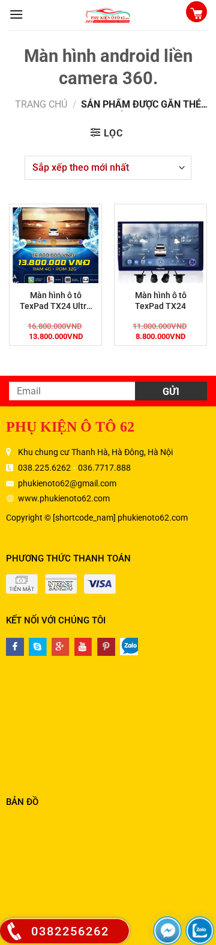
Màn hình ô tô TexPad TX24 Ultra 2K (55, 300)
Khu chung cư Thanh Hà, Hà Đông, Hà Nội (95, 452)
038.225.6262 (44, 467)
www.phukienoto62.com (64, 498)
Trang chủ (41, 104)
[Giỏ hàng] (196, 12)
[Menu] (16, 14)
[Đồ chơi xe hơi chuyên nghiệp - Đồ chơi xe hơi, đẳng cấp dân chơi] (108, 15)
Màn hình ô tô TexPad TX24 (161, 300)
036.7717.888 (104, 467)
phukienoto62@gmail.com (67, 483)
